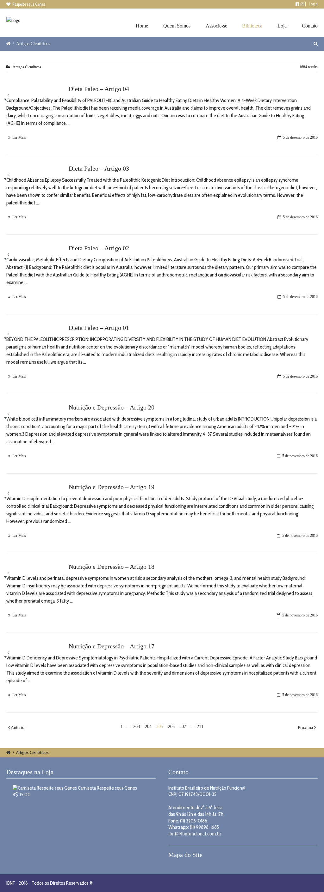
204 (148, 726)
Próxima (306, 727)
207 (182, 726)
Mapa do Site (185, 854)
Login (313, 3)
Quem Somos (176, 25)
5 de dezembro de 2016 (300, 137)
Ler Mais (19, 137)
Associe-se (216, 25)
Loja (282, 25)
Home (142, 25)
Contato (310, 25)
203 (136, 726)
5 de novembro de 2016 (300, 456)
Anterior (18, 727)
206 (171, 726)
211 (200, 726)
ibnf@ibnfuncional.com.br (194, 833)
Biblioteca (252, 25)
